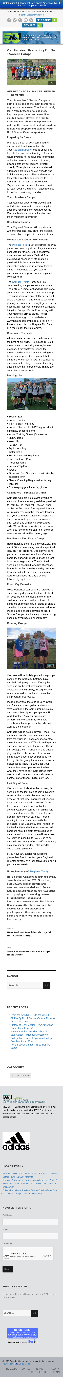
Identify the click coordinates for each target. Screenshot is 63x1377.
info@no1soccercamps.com (31, 15)
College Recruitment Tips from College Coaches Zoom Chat (30, 1190)
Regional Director (22, 149)
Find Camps (11, 1369)
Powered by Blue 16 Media (16, 1364)
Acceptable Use (38, 1372)
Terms (39, 1369)
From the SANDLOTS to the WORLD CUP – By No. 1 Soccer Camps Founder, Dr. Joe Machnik (33, 1018)
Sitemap (56, 1372)
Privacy (52, 1369)
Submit (7, 1269)
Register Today (39, 871)
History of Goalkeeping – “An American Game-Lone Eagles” (30, 1180)
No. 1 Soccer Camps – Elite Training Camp (22, 1194)
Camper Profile (20, 281)
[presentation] (28, 1253)
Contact (26, 1369)
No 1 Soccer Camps (20, 1075)
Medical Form (19, 244)
